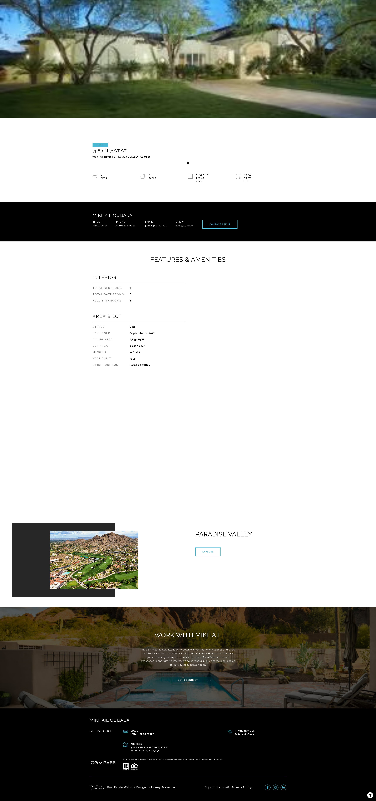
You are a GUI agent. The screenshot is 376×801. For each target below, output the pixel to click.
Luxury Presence (163, 787)
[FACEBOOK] (268, 787)
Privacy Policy (242, 787)
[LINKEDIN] (283, 787)
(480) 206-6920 (126, 225)
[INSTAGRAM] (275, 787)
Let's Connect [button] (188, 680)
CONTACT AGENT (219, 224)
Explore (208, 552)
